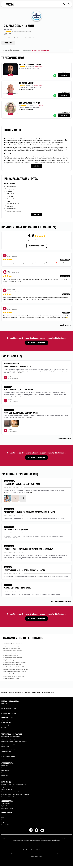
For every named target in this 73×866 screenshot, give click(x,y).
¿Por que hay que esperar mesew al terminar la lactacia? (28, 549)
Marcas (3, 820)
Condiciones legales (49, 854)
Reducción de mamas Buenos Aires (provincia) (14, 662)
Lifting (8, 201)
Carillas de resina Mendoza (8, 749)
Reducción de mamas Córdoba (9, 744)
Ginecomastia (10, 199)
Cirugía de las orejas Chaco (8, 759)
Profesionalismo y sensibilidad (17, 366)
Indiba (2, 773)
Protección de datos (12, 854)
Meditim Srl (4, 703)
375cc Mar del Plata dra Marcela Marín (21, 412)
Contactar (64, 75)
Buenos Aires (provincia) (7, 725)
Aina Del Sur (4, 706)
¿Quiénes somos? (5, 803)
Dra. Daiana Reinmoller (7, 711)
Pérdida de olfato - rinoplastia (17, 587)
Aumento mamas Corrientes (8, 756)
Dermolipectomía (11, 208)
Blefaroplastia (10, 194)
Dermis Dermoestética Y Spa (8, 708)
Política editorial (59, 854)
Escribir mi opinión (36, 246)
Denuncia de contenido (7, 808)
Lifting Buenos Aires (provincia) (10, 660)
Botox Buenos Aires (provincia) (10, 655)
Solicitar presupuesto (36, 343)
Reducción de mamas (12, 203)
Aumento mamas (11, 189)
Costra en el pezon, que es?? (16, 529)
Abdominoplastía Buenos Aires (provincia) (13, 643)
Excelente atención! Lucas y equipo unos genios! (13, 784)
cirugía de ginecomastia (7, 787)
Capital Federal (5, 720)
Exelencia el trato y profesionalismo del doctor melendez (15, 794)
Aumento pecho (5, 778)
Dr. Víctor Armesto (27, 83)
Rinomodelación (5, 765)
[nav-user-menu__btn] (69, 4)
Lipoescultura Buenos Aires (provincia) (12, 653)
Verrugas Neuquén (6, 751)
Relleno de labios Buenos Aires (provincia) (13, 676)
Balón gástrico (5, 770)
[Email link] (42, 830)
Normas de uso (22, 854)
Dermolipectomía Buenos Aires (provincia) (13, 667)
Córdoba (3, 727)
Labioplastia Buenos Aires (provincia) (12, 673)
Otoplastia (9, 191)
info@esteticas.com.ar (44, 850)
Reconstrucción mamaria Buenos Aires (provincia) (15, 669)
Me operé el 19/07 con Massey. (9, 797)
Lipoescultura (10, 196)
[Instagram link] (31, 831)
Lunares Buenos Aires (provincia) (11, 678)
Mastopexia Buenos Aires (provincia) (12, 664)
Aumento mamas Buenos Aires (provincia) (13, 646)
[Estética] (10, 4)
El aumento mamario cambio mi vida (10, 792)
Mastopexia (9, 206)
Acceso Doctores (5, 815)
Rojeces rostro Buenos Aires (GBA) (10, 739)
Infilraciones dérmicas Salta (8, 754)
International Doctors (6, 825)
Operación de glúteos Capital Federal (10, 736)
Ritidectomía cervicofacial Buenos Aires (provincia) (14, 741)
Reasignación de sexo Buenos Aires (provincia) (14, 671)
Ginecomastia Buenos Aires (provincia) (12, 657)
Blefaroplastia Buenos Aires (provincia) (12, 650)
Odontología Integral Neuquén (8, 713)
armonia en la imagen (6, 789)
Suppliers (3, 822)
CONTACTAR (8, 43)
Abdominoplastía (11, 186)
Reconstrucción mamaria (13, 211)
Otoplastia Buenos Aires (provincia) (11, 648)
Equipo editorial (5, 806)
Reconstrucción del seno (7, 768)
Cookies (29, 854)
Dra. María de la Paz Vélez (29, 103)
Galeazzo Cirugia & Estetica (30, 64)
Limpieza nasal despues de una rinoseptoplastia (24, 570)
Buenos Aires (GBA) (6, 722)
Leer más (19, 372)
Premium (3, 817)
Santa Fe (3, 730)
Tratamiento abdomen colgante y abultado (22, 484)
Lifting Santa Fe (5, 746)
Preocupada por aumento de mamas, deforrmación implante (29, 512)
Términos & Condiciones (35, 856)
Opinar (5, 34)
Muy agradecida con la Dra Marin (18, 389)
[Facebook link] (36, 831)
